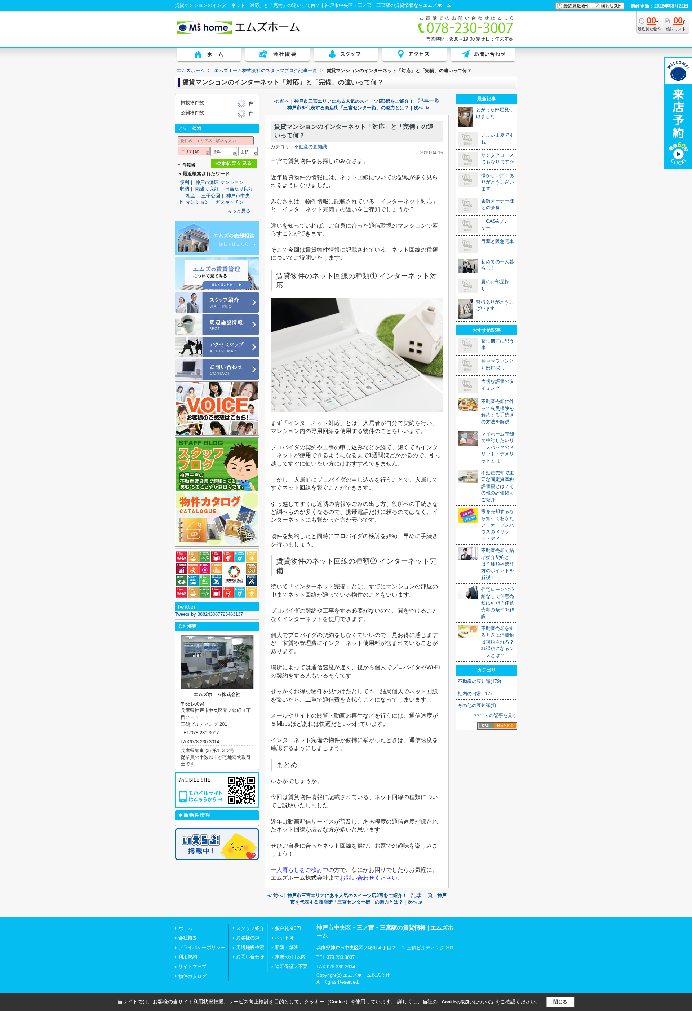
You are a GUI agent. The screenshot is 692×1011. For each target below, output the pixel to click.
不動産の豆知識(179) (479, 681)
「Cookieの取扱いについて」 (466, 1002)
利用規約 (187, 956)
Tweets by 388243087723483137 (209, 614)
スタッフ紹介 (250, 928)
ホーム (185, 928)
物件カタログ (192, 976)
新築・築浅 (286, 947)
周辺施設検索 (250, 947)
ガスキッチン (230, 202)
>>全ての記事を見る (495, 715)
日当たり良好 (239, 188)
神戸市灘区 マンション (219, 182)
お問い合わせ (250, 956)
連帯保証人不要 (291, 966)
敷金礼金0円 (288, 928)
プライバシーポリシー (201, 947)
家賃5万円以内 (290, 956)
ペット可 (284, 937)
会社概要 (187, 937)
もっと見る (238, 210)
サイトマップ (192, 966)
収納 (184, 188)
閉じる (560, 1002)
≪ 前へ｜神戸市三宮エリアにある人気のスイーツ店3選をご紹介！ (344, 101)
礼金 (190, 195)
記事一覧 (429, 101)
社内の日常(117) (475, 693)
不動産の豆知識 (310, 146)
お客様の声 (248, 937)
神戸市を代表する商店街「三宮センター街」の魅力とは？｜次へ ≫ (358, 107)
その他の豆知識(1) (477, 705)
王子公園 (210, 195)
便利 (184, 182)
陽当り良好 (207, 188)
